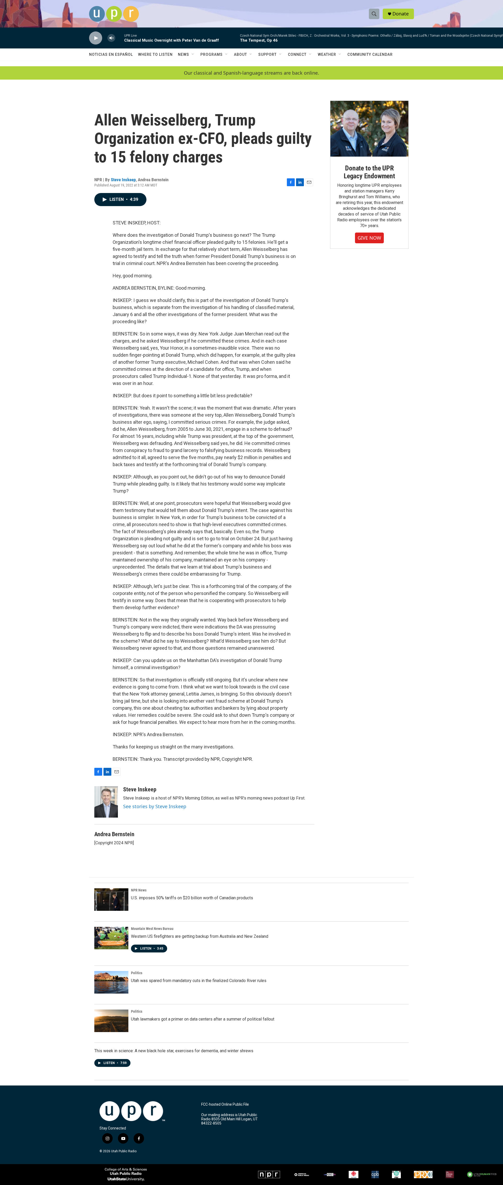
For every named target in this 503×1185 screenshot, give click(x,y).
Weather (327, 54)
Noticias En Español (111, 54)
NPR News (138, 890)
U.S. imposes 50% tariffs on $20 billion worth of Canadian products (192, 897)
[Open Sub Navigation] (193, 54)
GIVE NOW (369, 238)
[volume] (111, 38)
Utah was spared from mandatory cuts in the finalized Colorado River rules (198, 980)
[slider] (120, 38)
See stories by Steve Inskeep (154, 806)
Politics (136, 973)
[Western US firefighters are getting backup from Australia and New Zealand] (111, 938)
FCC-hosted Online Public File (225, 1104)
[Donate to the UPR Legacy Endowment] (369, 129)
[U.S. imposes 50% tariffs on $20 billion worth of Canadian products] (111, 899)
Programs (211, 54)
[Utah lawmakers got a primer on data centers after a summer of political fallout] (111, 1021)
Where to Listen (155, 54)
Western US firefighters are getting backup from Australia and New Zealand (199, 936)
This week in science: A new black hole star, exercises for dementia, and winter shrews (173, 1050)
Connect (297, 54)
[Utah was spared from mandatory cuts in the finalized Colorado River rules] (111, 982)
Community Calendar (370, 54)
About (240, 54)
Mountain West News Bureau (152, 929)
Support (267, 54)
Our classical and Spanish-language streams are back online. (251, 73)
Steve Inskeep (123, 179)
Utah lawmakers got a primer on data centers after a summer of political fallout (202, 1019)
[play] (95, 38)
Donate (400, 13)
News (183, 54)
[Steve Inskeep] (106, 802)
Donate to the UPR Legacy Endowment (369, 172)
